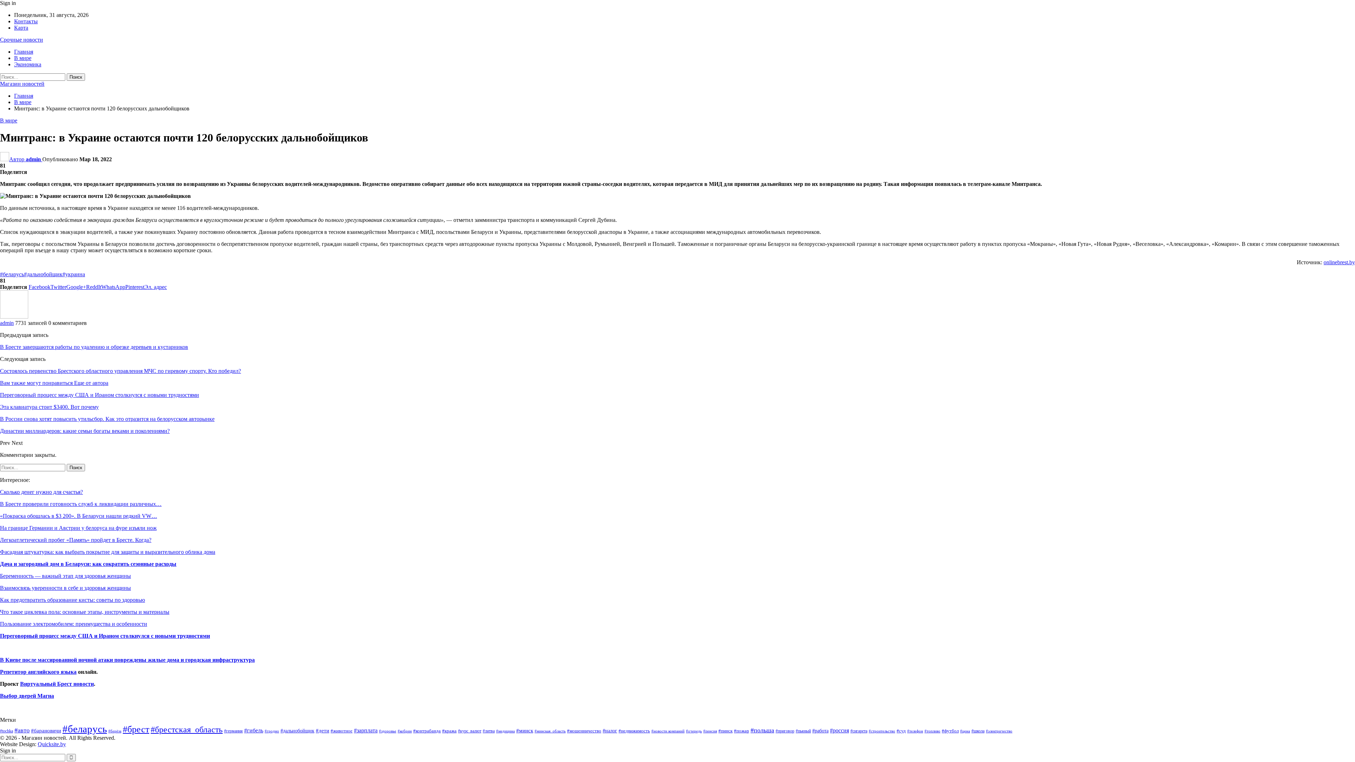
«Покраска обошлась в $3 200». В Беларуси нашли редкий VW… (78, 516)
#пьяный (803, 731)
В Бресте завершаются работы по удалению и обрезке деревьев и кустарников (94, 347)
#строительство (882, 731)
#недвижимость (634, 730)
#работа (820, 730)
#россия (839, 730)
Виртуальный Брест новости (57, 684)
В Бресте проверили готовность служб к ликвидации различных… (81, 504)
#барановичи (46, 730)
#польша (762, 730)
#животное (342, 730)
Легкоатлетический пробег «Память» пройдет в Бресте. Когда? (75, 540)
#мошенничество (584, 730)
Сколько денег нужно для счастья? (41, 492)
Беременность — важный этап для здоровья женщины (65, 576)
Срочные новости (21, 40)
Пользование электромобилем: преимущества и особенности (73, 624)
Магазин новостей (22, 84)
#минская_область (550, 731)
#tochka (6, 730)
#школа (977, 731)
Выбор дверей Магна (27, 696)
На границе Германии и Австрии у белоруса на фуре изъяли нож (78, 528)
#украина (73, 274)
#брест (136, 729)
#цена (965, 731)
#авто (22, 730)
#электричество (999, 731)
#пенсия (710, 731)
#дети (322, 730)
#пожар (741, 730)
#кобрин (405, 731)
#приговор (785, 730)
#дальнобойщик (43, 274)
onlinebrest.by (1339, 262)
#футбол (950, 730)
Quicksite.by (52, 744)
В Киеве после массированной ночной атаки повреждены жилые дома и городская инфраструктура (127, 660)
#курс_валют (469, 730)
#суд (901, 730)
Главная (23, 52)
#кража (449, 730)
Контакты (26, 21)
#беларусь (12, 274)
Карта (21, 28)
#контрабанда (427, 730)
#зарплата (366, 730)
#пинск (725, 730)
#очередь (694, 731)
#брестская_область (187, 729)
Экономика (27, 64)
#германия (233, 730)
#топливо (932, 731)
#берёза (114, 731)
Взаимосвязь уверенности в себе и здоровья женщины (65, 588)
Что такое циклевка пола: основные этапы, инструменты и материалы (84, 612)
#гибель (253, 730)
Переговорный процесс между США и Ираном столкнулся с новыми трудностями (105, 636)
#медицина (505, 731)
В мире (22, 58)
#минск (524, 730)
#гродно (272, 731)
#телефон (915, 731)
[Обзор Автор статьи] (14, 317)
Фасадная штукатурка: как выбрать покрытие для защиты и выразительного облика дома (107, 552)
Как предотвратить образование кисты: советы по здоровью (72, 600)
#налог (610, 730)
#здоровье (387, 731)
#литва (489, 730)
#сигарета (858, 730)
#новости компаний (668, 731)
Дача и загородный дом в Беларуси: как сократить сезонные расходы (88, 564)
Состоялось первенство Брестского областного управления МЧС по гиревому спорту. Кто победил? (120, 371)
